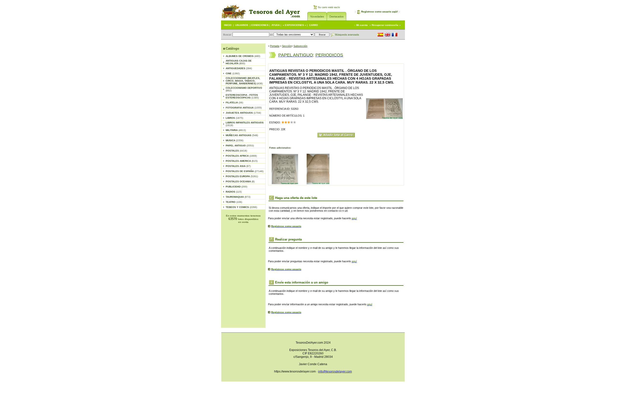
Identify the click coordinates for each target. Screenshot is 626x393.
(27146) (244, 171)
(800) (239, 62)
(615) (241, 161)
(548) (242, 135)
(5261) (242, 176)
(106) (234, 202)
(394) (239, 68)
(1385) (242, 96)
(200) (236, 186)
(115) (234, 191)
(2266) (241, 207)
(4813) (236, 130)
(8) (240, 181)
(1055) (244, 107)
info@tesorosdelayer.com (335, 371)
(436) (244, 81)
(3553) (240, 145)
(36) (234, 102)
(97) (238, 166)
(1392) (233, 73)
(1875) (234, 118)
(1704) (243, 112)
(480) (243, 56)
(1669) (241, 155)
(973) (238, 197)
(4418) (236, 150)
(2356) (234, 140)
